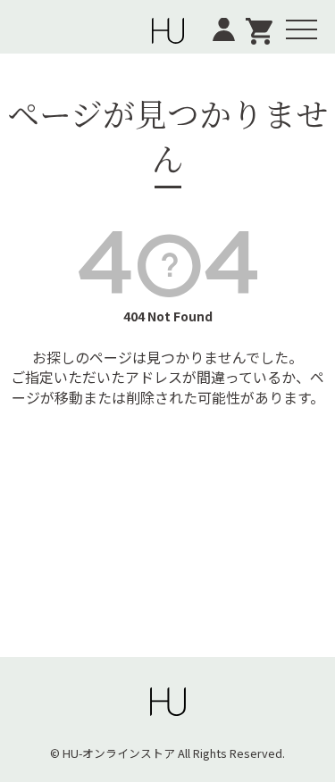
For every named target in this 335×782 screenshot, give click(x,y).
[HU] (168, 26)
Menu (303, 17)
